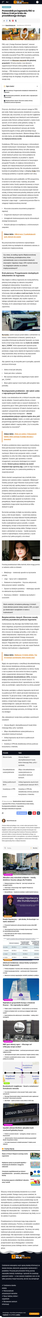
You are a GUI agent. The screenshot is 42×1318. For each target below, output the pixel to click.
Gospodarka (8, 874)
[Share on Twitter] (9, 20)
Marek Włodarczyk (10, 25)
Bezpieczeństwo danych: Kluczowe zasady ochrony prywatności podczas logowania (18, 101)
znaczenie (23, 60)
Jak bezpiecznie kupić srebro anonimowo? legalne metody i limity (22, 1054)
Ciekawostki (6, 7)
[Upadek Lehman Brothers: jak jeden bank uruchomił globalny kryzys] (21, 1114)
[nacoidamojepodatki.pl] (21, 2)
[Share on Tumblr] (15, 20)
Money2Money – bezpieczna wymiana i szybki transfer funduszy (21, 892)
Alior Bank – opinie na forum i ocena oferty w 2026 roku (19, 1100)
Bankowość (8, 916)
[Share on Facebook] (6, 20)
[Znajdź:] (18, 848)
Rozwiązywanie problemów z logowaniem (13, 806)
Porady (7, 1083)
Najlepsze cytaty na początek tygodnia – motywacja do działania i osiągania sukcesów (14, 1164)
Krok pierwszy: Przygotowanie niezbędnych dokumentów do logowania (20, 91)
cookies (18, 1315)
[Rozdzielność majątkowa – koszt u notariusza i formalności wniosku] (21, 1073)
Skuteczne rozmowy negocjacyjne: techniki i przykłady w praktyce (22, 975)
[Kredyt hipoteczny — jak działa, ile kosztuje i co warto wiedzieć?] (21, 906)
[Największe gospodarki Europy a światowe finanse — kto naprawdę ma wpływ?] (21, 989)
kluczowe (15, 60)
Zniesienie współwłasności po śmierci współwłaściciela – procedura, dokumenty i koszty (15, 1173)
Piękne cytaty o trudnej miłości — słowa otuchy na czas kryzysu (21, 1008)
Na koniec (5, 335)
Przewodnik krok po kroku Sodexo (25, 803)
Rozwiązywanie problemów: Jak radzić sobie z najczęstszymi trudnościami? (20, 96)
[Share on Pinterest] (12, 20)
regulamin (5, 1315)
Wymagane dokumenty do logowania (11, 808)
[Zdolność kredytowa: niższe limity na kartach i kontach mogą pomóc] (21, 949)
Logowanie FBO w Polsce (8, 803)
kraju (34, 171)
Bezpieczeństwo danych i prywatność (23, 801)
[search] (33, 2)
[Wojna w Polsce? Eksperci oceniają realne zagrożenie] (35, 1156)
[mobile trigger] (3, 2)
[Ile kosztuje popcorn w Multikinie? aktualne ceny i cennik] (35, 1182)
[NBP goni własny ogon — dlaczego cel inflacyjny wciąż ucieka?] (21, 1031)
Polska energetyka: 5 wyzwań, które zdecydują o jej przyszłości (21, 968)
